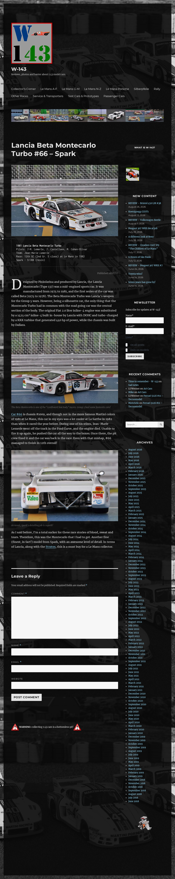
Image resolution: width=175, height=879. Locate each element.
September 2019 (137, 747)
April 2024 (134, 550)
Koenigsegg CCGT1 (138, 211)
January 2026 (135, 474)
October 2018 (135, 787)
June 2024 (133, 543)
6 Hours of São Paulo (139, 257)
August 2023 (135, 578)
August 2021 (135, 665)
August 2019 (135, 751)
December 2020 (136, 693)
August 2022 (135, 621)
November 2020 (137, 697)
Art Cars (148, 388)
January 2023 (135, 604)
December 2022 (136, 607)
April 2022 (134, 636)
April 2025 (134, 507)
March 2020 (135, 726)
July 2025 (133, 496)
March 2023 (134, 596)
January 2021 (135, 690)
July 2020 (133, 711)
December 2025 (136, 478)
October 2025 (135, 485)
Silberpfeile (141, 89)
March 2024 (135, 553)
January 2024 (135, 560)
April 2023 (133, 593)
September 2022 (137, 618)
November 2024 (137, 525)
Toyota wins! (135, 273)
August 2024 (135, 535)
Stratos (51, 546)
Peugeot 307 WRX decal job (142, 228)
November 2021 (136, 654)
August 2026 (135, 449)
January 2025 (135, 517)
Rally (157, 89)
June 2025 (133, 499)
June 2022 (133, 629)
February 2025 (136, 514)
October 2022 (135, 614)
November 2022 (137, 611)
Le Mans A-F (49, 89)
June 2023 (133, 586)
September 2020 (137, 704)
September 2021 (137, 661)
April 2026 (134, 464)
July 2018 (133, 797)
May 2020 (133, 718)
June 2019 (133, 758)
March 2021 (134, 682)
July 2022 (133, 625)
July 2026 (133, 453)
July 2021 (133, 668)
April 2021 (133, 679)
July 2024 (133, 539)
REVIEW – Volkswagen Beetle (144, 220)
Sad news (133, 385)
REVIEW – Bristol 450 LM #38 (144, 203)
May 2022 (133, 632)
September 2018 (137, 790)
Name (16, 645)
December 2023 (136, 564)
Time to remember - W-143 (143, 381)
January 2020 (135, 733)
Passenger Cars (114, 96)
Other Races (19, 96)
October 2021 (135, 657)
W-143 (18, 69)
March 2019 (134, 769)
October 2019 (135, 743)
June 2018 (133, 801)
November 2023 (136, 568)
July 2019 (133, 754)
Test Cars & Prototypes (83, 96)
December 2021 (136, 650)
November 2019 (136, 740)
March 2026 (135, 467)
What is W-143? (144, 147)
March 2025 (135, 510)
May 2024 (133, 546)
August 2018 (135, 794)
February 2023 (136, 600)
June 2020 (133, 715)
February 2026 (136, 471)
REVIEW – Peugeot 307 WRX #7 (145, 265)
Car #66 (16, 414)
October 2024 (135, 528)
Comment (19, 593)
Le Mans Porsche (117, 89)
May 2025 (133, 503)
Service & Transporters (48, 96)
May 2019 (133, 761)
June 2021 (133, 672)
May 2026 (133, 460)
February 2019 (136, 772)
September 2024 (137, 532)
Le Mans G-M (70, 89)
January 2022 (135, 647)
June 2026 (133, 456)
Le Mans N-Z (92, 89)
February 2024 (136, 557)
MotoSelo (133, 403)
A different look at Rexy (141, 236)
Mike (131, 392)
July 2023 (133, 582)
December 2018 (136, 779)
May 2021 (133, 675)
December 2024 (136, 521)
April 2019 (133, 765)
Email (16, 662)
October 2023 (135, 571)
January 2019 (135, 776)
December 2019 (136, 736)
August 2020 (135, 708)
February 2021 (136, 686)
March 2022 (135, 639)
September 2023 (137, 575)
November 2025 (137, 482)
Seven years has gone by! (142, 282)
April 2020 (134, 722)
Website (17, 678)
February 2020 (136, 729)
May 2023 (133, 589)
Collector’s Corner (23, 89)
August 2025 (135, 492)
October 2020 (135, 700)
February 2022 (136, 643)
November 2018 (136, 783)
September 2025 (137, 489)
